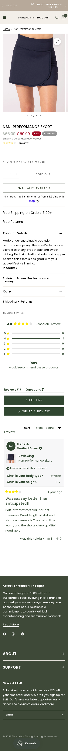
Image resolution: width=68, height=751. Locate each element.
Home (6, 29)
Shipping (8, 138)
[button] (34, 333)
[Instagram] (16, 634)
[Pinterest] (25, 634)
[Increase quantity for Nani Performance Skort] (16, 174)
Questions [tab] (36, 390)
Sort (27, 428)
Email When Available (34, 188)
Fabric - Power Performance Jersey (26, 280)
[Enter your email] (61, 714)
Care (7, 291)
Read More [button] (11, 624)
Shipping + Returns (18, 301)
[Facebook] (7, 634)
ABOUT (10, 653)
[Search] (57, 17)
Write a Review (37, 413)
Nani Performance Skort (35, 460)
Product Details (15, 233)
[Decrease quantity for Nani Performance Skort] (6, 174)
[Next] (40, 115)
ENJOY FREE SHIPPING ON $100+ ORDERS (37, 6)
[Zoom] (57, 41)
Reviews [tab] (12, 390)
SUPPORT (12, 667)
